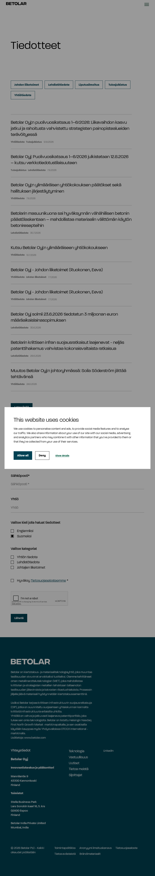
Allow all (23, 455)
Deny (42, 455)
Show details (62, 455)
